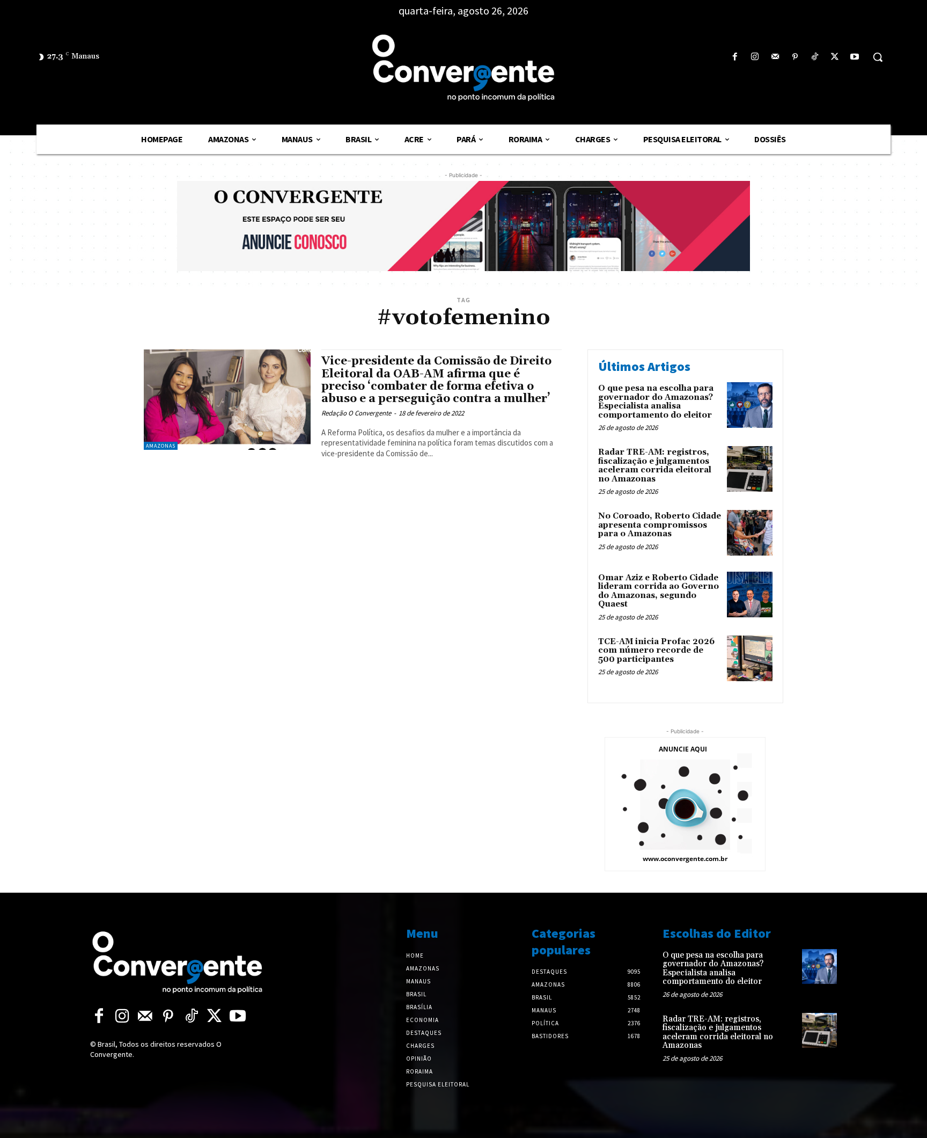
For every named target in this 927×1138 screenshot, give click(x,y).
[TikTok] (814, 57)
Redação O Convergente (356, 413)
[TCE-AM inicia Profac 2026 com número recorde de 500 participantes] (749, 658)
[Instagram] (755, 57)
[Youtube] (855, 57)
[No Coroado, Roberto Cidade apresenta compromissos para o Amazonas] (749, 533)
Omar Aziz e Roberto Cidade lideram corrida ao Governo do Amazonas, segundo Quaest (658, 591)
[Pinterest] (795, 57)
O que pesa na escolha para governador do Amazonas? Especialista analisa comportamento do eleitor (655, 401)
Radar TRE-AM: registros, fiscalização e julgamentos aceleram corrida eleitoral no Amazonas (654, 465)
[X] (835, 57)
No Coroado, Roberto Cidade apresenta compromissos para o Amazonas (659, 525)
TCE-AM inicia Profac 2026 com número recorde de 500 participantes (656, 651)
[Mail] (775, 57)
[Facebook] (735, 57)
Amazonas (160, 445)
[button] (878, 57)
